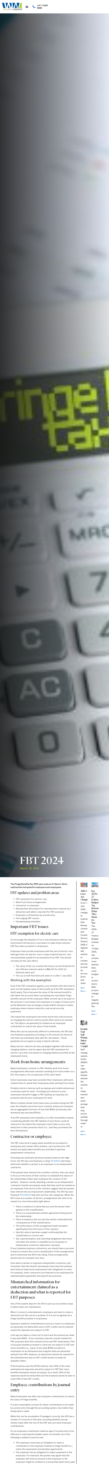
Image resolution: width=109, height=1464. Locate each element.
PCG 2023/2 (25, 1195)
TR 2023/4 (55, 1161)
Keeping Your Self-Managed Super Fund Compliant (86, 1038)
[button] (27, 6)
